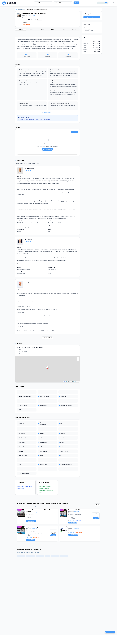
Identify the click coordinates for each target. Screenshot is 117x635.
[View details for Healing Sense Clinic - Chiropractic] (79, 516)
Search (76, 2)
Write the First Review (47, 149)
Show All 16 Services (47, 112)
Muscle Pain (52, 80)
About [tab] (31, 29)
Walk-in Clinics (21, 556)
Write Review (74, 132)
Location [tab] (74, 29)
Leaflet (66, 381)
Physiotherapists (21, 9)
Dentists (47, 556)
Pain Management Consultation (57, 69)
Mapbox (70, 381)
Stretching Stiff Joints (23, 103)
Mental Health (64, 556)
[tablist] (47, 29)
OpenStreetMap (76, 381)
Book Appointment (92, 17)
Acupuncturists (34, 528)
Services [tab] (42, 29)
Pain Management (23, 80)
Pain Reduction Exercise (24, 69)
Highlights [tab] (21, 29)
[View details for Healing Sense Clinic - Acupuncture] (37, 533)
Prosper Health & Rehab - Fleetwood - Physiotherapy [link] (37, 9)
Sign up (96, 518)
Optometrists (55, 556)
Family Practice (30, 556)
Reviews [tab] (52, 29)
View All (97, 504)
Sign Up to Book (74, 522)
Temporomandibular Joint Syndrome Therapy (59, 103)
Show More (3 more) (48, 337)
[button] (47, 367)
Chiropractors (76, 511)
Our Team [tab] (63, 29)
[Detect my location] (71, 3)
